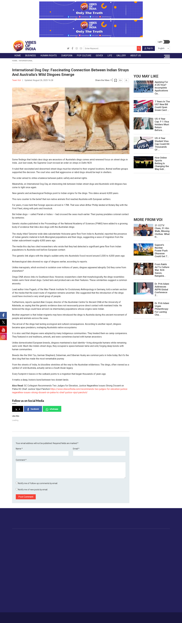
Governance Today (112, 537)
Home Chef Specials (135, 537)
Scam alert (145, 590)
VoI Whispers (110, 540)
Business (38, 534)
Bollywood (95, 537)
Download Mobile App (155, 617)
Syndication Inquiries (149, 600)
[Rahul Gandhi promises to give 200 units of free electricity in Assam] (143, 230)
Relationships (159, 547)
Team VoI (16, 80)
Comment (21, 460)
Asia (72, 540)
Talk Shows (20, 587)
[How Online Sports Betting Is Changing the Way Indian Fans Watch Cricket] (143, 162)
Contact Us (40, 616)
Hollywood (95, 540)
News (58, 537)
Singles (156, 557)
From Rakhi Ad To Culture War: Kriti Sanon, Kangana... (162, 270)
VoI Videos (20, 590)
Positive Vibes (21, 557)
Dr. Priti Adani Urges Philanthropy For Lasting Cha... (162, 309)
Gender (156, 544)
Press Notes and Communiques (155, 587)
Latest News (20, 540)
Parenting (157, 550)
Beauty (156, 574)
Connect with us (155, 521)
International (26, 61)
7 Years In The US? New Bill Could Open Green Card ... (162, 105)
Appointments (110, 547)
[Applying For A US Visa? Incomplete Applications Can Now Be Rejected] (143, 86)
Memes (18, 596)
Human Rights (59, 534)
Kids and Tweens (161, 567)
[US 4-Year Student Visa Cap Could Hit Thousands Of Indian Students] (143, 143)
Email (76, 449)
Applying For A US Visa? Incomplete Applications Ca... (161, 88)
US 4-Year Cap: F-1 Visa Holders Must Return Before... (162, 124)
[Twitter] (68, 48)
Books (93, 547)
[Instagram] (76, 48)
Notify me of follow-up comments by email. (38, 483)
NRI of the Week (78, 544)
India (38, 537)
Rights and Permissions (151, 607)
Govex (104, 534)
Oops (142, 596)
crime (17, 550)
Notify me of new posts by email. (33, 489)
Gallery (15, 580)
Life (152, 534)
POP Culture (92, 534)
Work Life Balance (161, 560)
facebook (35, 409)
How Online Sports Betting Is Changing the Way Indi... (162, 163)
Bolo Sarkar (109, 544)
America (74, 537)
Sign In (150, 48)
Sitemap (73, 616)
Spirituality (158, 577)
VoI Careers (145, 603)
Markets (40, 547)
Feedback (51, 616)
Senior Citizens (160, 554)
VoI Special (20, 554)
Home (14, 61)
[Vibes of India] (24, 45)
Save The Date (21, 583)
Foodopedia (128, 534)
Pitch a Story (146, 593)
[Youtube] (80, 48)
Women (156, 540)
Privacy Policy (62, 616)
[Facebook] (72, 48)
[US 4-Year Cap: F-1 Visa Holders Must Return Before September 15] (143, 123)
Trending (19, 537)
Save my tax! (42, 550)
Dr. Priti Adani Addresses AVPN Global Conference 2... (162, 289)
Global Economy (43, 544)
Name (19, 449)
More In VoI (142, 580)
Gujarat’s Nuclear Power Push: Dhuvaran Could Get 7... (162, 250)
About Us (30, 616)
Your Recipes (131, 544)
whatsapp (54, 409)
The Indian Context (23, 544)
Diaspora (71, 534)
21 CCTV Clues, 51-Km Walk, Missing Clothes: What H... (162, 231)
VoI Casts (19, 593)
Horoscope (158, 537)
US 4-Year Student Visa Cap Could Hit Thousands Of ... (162, 144)
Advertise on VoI (148, 583)
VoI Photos (20, 600)
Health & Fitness (160, 564)
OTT (92, 544)
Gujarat (18, 547)
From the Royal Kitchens (137, 540)
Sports (156, 570)
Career (21, 616)
